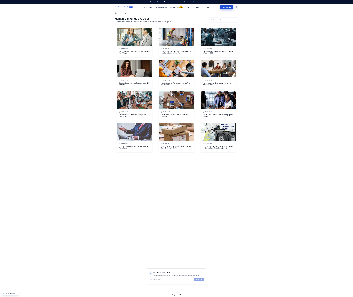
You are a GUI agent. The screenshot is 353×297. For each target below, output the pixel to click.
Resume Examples (161, 7)
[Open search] (236, 7)
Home (116, 13)
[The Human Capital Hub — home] (124, 7)
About (198, 7)
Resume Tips (176, 7)
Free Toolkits (226, 7)
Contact (206, 7)
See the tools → (198, 2)
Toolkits (188, 7)
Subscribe (199, 279)
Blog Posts (148, 7)
